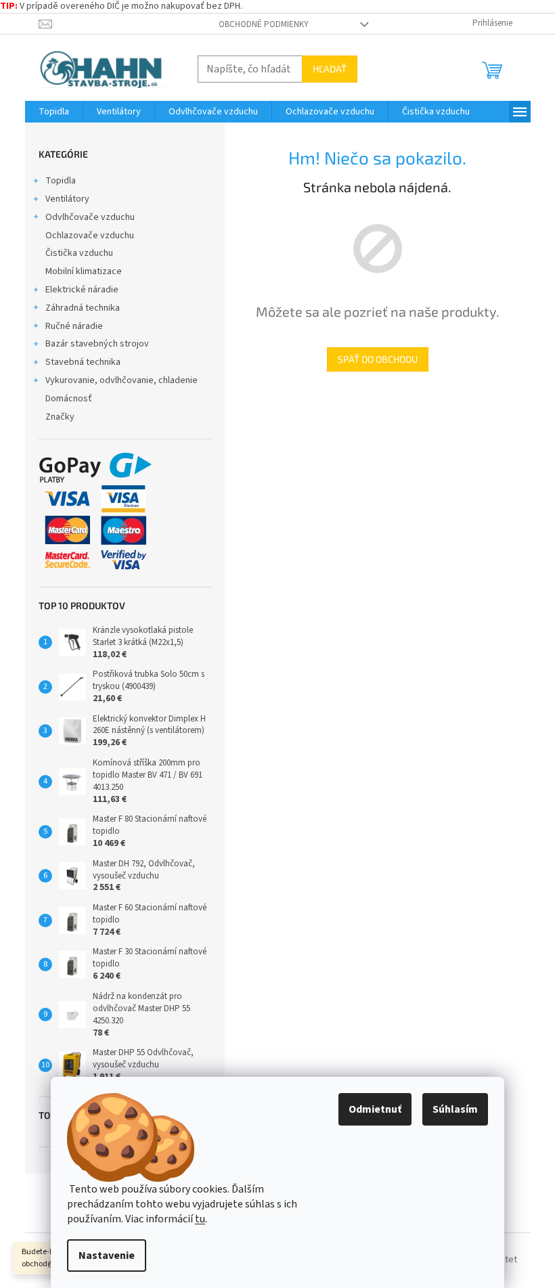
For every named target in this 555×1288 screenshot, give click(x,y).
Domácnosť (68, 398)
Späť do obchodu (378, 359)
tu (200, 1219)
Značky (59, 417)
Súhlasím (455, 1109)
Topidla (60, 180)
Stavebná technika (82, 362)
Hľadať (330, 68)
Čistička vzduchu (79, 253)
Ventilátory (67, 199)
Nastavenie (107, 1255)
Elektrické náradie (81, 289)
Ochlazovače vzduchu (89, 235)
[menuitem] (54, 112)
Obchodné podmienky (264, 24)
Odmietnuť (375, 1109)
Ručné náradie (74, 326)
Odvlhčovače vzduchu (90, 217)
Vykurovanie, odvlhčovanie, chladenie (121, 380)
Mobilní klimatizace (83, 271)
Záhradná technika (82, 308)
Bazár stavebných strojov (97, 344)
